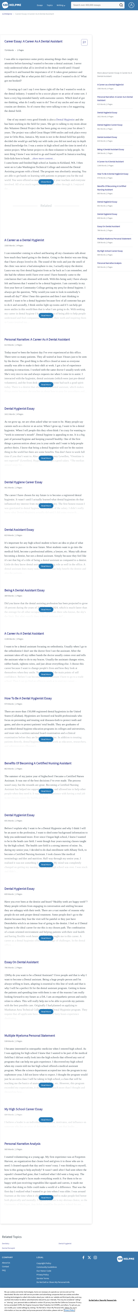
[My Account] (132, 5)
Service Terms (43, 1278)
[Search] (121, 6)
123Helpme (7, 13)
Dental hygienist (65, 1243)
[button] (84, 43)
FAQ (4, 1270)
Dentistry (5, 1243)
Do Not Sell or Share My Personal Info (103, 1300)
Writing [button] (60, 5)
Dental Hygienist (65, 119)
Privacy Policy (43, 1274)
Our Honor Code (44, 1270)
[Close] (134, 1300)
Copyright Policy (44, 1263)
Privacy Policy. (69, 1310)
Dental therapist (8, 1248)
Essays (40, 5)
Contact (5, 1266)
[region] (69, 1300)
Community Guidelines (47, 1267)
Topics (50, 5)
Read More (46, 315)
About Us (6, 1262)
